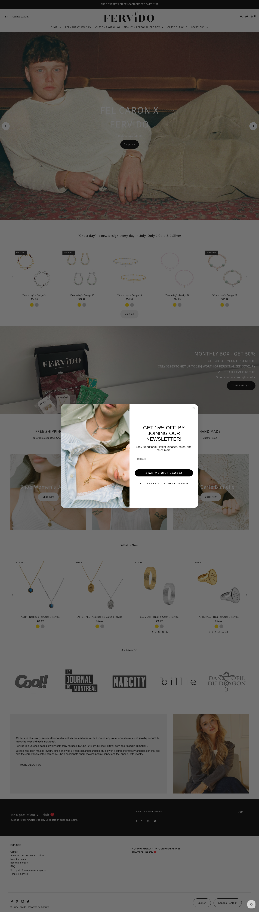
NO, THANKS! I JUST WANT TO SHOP (164, 483)
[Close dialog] (194, 408)
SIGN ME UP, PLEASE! (164, 472)
